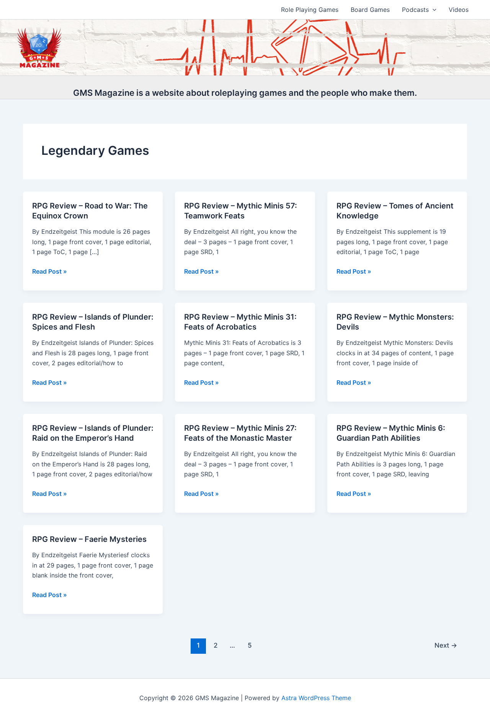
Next (445, 645)
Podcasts (415, 9)
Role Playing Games (309, 9)
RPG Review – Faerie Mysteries (89, 539)
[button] (432, 9)
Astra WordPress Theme (316, 698)
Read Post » (49, 271)
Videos (459, 9)
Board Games (370, 9)
